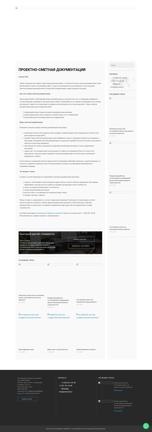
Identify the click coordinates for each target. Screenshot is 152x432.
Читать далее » (118, 390)
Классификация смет (26, 349)
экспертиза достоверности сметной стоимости (53, 213)
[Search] (132, 65)
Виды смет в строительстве (57, 349)
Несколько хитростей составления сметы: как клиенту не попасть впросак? (31, 298)
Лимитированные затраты (86, 349)
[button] (81, 239)
